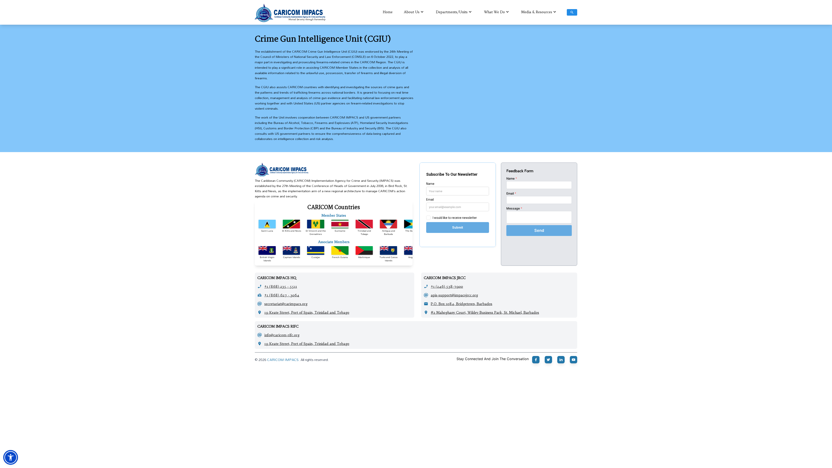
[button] (10, 457)
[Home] (334, 169)
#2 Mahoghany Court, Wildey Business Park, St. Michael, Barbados (485, 312)
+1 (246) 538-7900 (447, 286)
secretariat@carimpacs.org (285, 304)
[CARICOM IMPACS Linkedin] (561, 359)
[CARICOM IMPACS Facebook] (536, 359)
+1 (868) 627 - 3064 (281, 295)
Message (514, 208)
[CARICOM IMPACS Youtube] (573, 359)
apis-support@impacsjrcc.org (454, 295)
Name (511, 178)
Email (511, 193)
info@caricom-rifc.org (281, 335)
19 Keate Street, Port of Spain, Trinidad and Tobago (306, 312)
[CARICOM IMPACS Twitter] (548, 359)
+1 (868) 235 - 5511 (280, 286)
